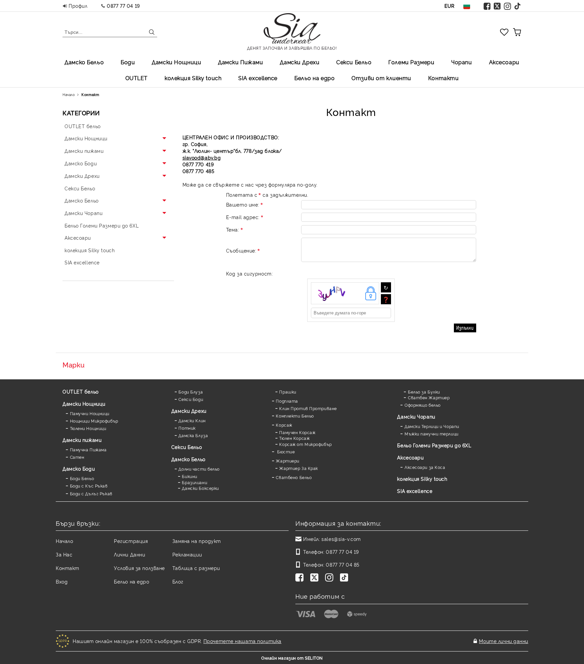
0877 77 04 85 (342, 564)
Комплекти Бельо (295, 416)
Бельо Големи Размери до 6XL (434, 445)
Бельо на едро (314, 77)
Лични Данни (129, 554)
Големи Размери (411, 62)
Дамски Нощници (176, 62)
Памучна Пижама (88, 449)
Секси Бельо (353, 62)
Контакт (67, 568)
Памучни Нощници (90, 413)
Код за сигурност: (249, 273)
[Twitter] (497, 5)
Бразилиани (194, 482)
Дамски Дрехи (299, 62)
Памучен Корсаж (297, 432)
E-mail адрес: (243, 217)
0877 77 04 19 (123, 5)
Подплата (287, 401)
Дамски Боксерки (200, 488)
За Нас (64, 554)
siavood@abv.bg (201, 157)
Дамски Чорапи (416, 416)
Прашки (287, 392)
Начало (69, 94)
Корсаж (284, 425)
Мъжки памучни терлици (431, 433)
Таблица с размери (196, 568)
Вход (62, 581)
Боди (128, 62)
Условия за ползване (139, 568)
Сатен (77, 457)
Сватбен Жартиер (428, 397)
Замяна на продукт (196, 541)
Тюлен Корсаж (294, 438)
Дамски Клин (191, 420)
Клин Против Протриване (308, 408)
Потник (186, 428)
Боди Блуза (190, 392)
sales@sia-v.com (341, 539)
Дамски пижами (82, 439)
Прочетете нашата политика (242, 641)
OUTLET (136, 77)
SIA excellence (414, 491)
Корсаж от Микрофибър (305, 444)
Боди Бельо (82, 478)
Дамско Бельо (84, 62)
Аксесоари (504, 62)
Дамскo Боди (79, 468)
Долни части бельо (199, 469)
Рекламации (187, 554)
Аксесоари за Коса (425, 467)
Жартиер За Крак (298, 468)
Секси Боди (190, 399)
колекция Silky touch (193, 77)
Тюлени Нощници (88, 428)
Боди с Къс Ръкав (89, 486)
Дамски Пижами (240, 62)
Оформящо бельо (422, 405)
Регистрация (131, 541)
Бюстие (285, 451)
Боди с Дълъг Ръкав (91, 493)
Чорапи (461, 62)
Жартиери (287, 461)
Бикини (189, 476)
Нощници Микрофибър (94, 421)
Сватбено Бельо (294, 477)
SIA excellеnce (257, 77)
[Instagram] (507, 5)
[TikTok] (517, 5)
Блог (178, 581)
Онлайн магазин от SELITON (292, 658)
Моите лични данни (503, 641)
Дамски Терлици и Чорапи (432, 426)
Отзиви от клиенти (381, 77)
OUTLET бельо (81, 391)
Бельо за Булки (424, 392)
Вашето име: (242, 204)
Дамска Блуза (193, 435)
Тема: (232, 229)
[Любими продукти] (504, 31)
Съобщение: (241, 250)
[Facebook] (487, 5)
